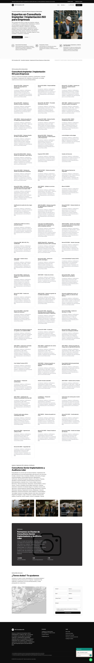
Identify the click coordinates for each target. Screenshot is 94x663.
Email (56, 593)
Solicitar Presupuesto (17, 37)
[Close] (91, 649)
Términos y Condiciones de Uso (72, 636)
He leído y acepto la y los (67, 610)
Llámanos (26, 37)
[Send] (91, 655)
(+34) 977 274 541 (45, 634)
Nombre (57, 588)
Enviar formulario (68, 612)
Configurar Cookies (69, 638)
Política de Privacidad (70, 635)
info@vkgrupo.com (45, 636)
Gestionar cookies (78, 1)
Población (71, 598)
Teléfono (70, 593)
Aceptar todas (70, 1)
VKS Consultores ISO (19, 5)
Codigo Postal (58, 598)
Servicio (70, 588)
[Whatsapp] (90, 659)
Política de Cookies (69, 633)
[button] (29, 600)
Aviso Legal (68, 631)
